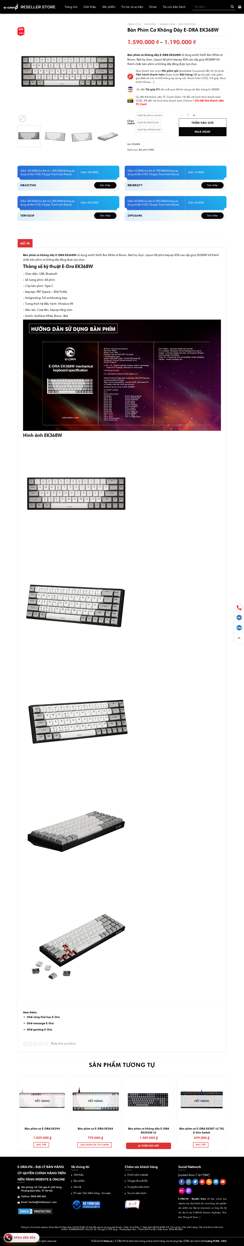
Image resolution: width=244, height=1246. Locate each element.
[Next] (112, 72)
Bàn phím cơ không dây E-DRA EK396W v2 (148, 1130)
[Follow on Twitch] (188, 1191)
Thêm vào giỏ (202, 122)
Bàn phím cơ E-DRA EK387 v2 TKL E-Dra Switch (201, 1130)
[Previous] (24, 72)
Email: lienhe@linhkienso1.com (39, 1202)
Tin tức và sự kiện (132, 7)
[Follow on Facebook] (182, 1182)
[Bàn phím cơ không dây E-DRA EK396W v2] (148, 1100)
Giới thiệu (89, 7)
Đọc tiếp (41, 1145)
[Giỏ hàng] (239, 6)
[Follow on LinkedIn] (216, 1182)
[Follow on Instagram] (188, 1182)
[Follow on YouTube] (223, 1182)
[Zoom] (22, 118)
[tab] (25, 243)
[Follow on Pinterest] (202, 1182)
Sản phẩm (108, 7)
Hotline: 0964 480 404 (33, 1196)
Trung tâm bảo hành (138, 1187)
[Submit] (232, 7)
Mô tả (25, 243)
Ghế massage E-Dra (40, 1023)
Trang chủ (71, 7)
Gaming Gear (167, 24)
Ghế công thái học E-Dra (43, 1017)
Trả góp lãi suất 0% (137, 1180)
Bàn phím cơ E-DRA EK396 (42, 1128)
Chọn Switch (131, 122)
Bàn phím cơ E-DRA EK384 (95, 1128)
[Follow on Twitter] (195, 1182)
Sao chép (105, 185)
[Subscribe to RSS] (209, 1182)
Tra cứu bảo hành (174, 7)
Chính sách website (137, 1174)
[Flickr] (182, 1191)
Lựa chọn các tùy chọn (94, 1145)
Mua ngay (203, 131)
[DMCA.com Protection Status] (35, 1211)
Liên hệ (77, 1187)
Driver (153, 7)
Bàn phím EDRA (187, 24)
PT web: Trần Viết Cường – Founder (92, 1193)
